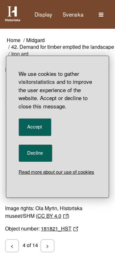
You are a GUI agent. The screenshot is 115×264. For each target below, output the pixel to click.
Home (13, 40)
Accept (34, 126)
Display (43, 14)
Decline (35, 152)
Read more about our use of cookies (56, 171)
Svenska (73, 14)
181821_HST (56, 228)
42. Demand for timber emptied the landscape (62, 47)
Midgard (35, 40)
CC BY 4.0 (49, 215)
